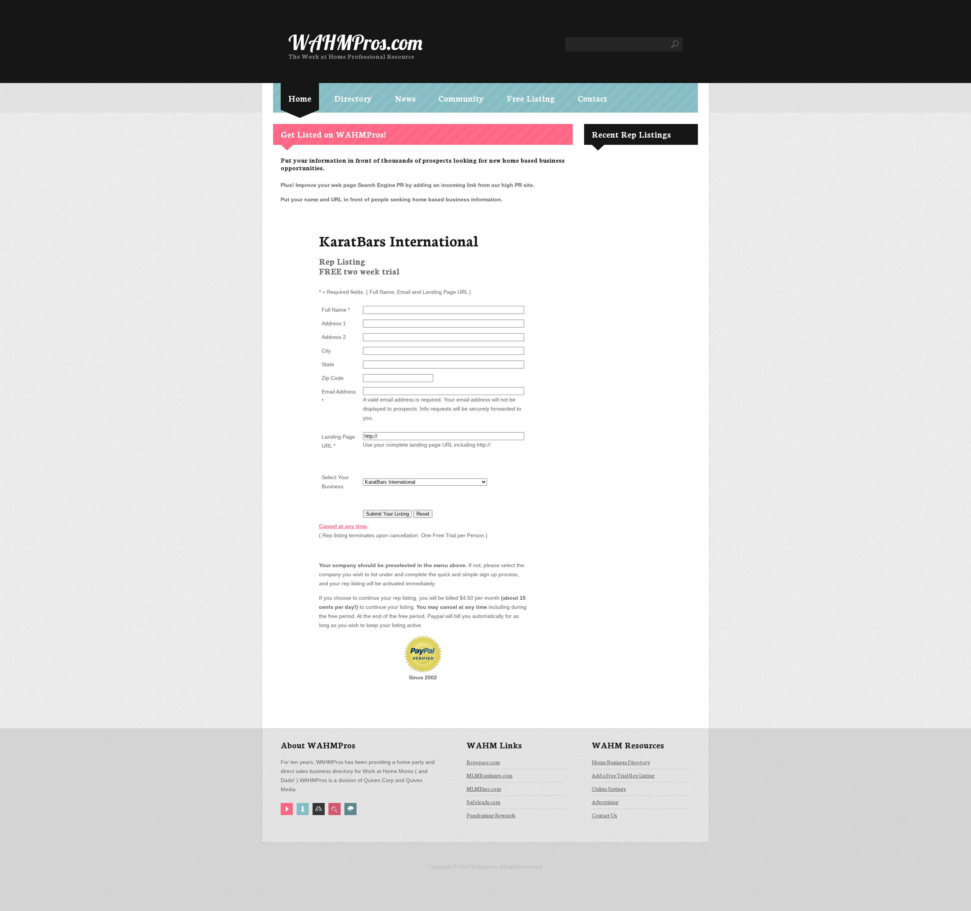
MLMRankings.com (489, 775)
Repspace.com (483, 762)
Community (461, 98)
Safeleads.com (483, 802)
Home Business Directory (621, 762)
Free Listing (531, 98)
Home (299, 98)
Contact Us (604, 815)
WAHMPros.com (355, 42)
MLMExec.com (484, 788)
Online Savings (609, 788)
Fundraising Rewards (491, 815)
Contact (592, 98)
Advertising (605, 802)
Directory (353, 98)
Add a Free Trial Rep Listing (623, 775)
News (405, 98)
